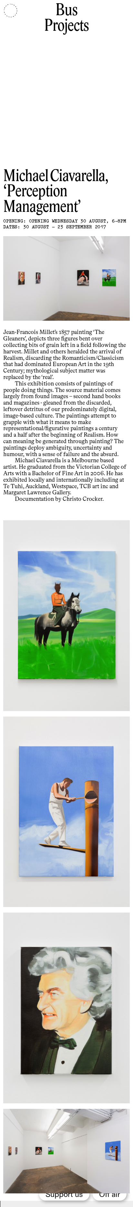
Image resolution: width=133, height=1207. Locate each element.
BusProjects (66, 18)
